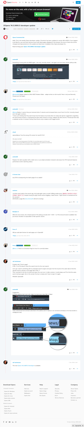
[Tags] (26, 2)
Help (41, 385)
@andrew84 (35, 91)
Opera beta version (9, 398)
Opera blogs (43, 391)
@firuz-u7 (35, 245)
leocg (14, 91)
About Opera (74, 388)
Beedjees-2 (16, 211)
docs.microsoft (29, 198)
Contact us (74, 400)
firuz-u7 (15, 229)
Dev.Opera (42, 395)
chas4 (14, 132)
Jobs (72, 393)
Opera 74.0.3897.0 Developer (26, 365)
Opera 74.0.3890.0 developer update (34, 46)
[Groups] (32, 2)
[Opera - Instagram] (15, 422)
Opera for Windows (9, 391)
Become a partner (76, 397)
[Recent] (23, 2)
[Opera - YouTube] (9, 422)
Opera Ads (27, 395)
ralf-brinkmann (17, 261)
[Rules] (35, 2)
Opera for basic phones (10, 413)
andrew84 (15, 59)
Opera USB (7, 400)
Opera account (28, 391)
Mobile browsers (7, 403)
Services (27, 385)
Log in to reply (76, 28)
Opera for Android (9, 406)
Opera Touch (7, 411)
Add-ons (26, 388)
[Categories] (19, 2)
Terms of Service (59, 397)
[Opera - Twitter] (6, 422)
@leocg (21, 109)
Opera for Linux (8, 396)
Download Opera (43, 14)
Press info (73, 391)
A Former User (16, 174)
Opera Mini (7, 408)
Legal (57, 385)
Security (57, 388)
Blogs (7, 28)
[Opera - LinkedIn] (12, 422)
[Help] (38, 2)
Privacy (57, 391)
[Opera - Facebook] (3, 422)
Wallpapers (27, 393)
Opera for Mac (8, 393)
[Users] (29, 2)
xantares (15, 190)
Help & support (44, 388)
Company (74, 385)
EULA (56, 395)
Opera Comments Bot (18, 37)
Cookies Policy (59, 393)
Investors (73, 395)
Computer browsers (8, 388)
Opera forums (43, 393)
